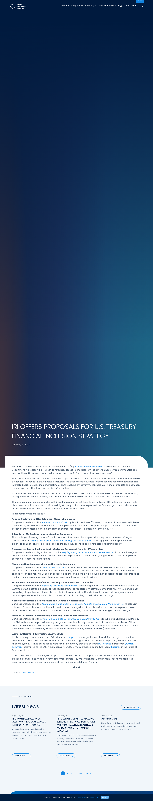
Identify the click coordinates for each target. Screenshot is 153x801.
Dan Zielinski (28, 672)
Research (64, 5)
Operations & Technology (110, 5)
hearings (116, 647)
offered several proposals (88, 466)
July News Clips (109, 718)
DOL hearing (104, 643)
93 (80, 773)
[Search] (141, 6)
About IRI (130, 5)
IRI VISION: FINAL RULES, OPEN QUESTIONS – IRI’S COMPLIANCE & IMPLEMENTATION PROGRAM (29, 721)
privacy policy (81, 797)
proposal (72, 637)
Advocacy (89, 5)
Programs (76, 5)
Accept (105, 797)
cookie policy (94, 797)
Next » (88, 773)
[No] (150, 797)
